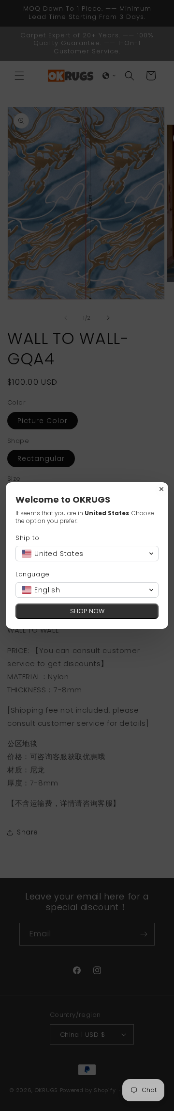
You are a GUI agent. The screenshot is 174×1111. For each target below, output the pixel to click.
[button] (87, 553)
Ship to (27, 538)
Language (32, 574)
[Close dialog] (161, 489)
